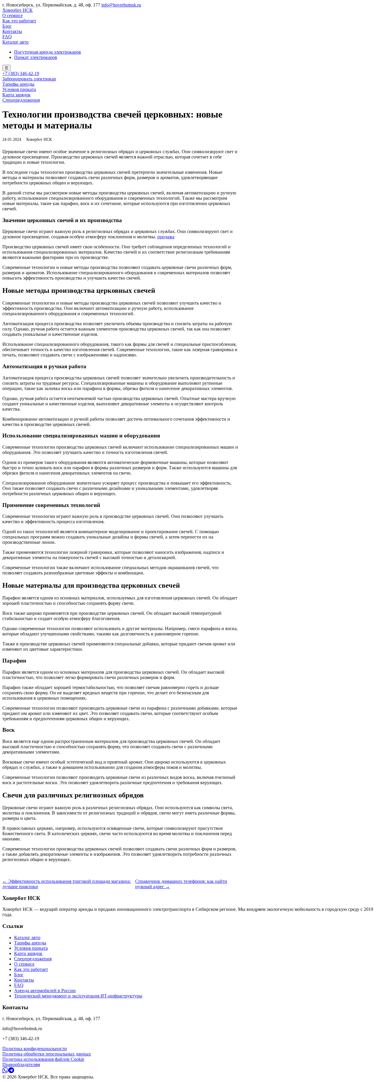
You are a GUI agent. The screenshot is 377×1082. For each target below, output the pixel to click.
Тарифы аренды (18, 84)
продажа (165, 236)
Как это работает (19, 20)
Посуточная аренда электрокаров (47, 51)
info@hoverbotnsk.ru (121, 4)
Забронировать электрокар (29, 78)
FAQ (7, 36)
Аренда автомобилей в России (45, 990)
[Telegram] (11, 1071)
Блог (7, 26)
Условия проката (19, 89)
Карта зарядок (16, 94)
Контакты (12, 31)
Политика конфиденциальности (34, 1048)
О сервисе (12, 15)
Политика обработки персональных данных (46, 1053)
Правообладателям (21, 1064)
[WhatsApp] (5, 1071)
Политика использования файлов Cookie (43, 1059)
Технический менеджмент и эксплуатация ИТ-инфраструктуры (78, 995)
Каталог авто (15, 41)
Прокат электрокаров (35, 57)
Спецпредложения (21, 100)
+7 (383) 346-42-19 (20, 73)
